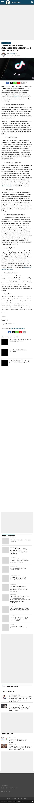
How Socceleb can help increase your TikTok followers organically (19, 361)
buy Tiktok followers (18, 328)
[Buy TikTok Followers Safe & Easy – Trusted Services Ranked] (4, 342)
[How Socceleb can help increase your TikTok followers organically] (4, 363)
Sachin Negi (12, 53)
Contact (14, 798)
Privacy (20, 798)
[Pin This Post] (18, 82)
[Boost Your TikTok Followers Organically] (4, 352)
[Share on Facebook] (7, 82)
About (8, 798)
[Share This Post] (11, 82)
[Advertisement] (17, 22)
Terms (25, 798)
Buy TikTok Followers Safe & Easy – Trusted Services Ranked (20, 340)
